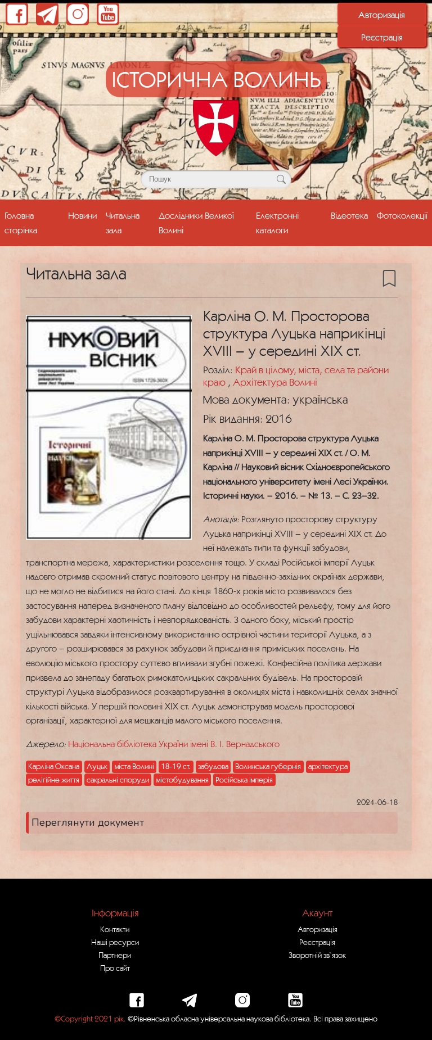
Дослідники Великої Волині (196, 222)
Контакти (114, 929)
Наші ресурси (115, 942)
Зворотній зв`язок (317, 955)
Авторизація (381, 15)
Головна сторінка (20, 222)
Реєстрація (382, 37)
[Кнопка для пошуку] (281, 179)
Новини (82, 215)
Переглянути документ (88, 822)
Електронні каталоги (277, 222)
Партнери (114, 955)
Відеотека (349, 215)
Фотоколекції (402, 215)
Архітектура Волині (275, 382)
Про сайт (115, 968)
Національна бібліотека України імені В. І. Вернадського (174, 744)
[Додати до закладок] (389, 277)
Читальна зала (123, 222)
